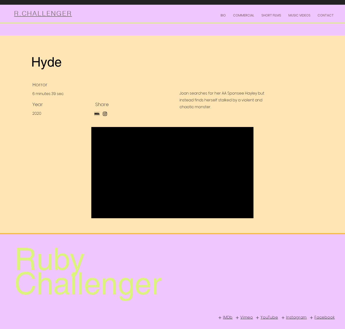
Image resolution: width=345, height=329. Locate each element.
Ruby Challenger (87, 271)
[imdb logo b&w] (97, 114)
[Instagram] (105, 114)
